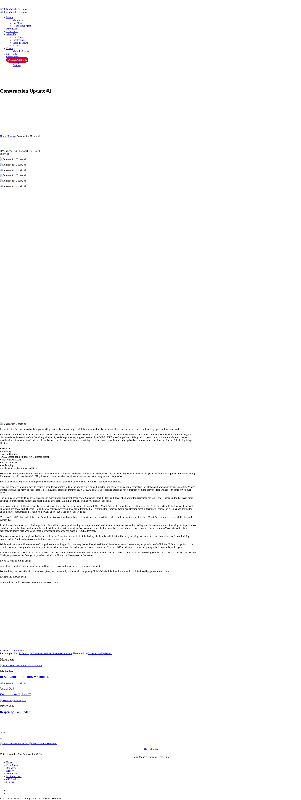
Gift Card (11, 779)
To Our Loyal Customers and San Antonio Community (46, 653)
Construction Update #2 (100, 653)
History (10, 770)
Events (11, 136)
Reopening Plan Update (15, 712)
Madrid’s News (13, 776)
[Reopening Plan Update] (13, 700)
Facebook (5, 650)
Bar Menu (11, 768)
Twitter (13, 650)
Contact (10, 782)
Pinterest (22, 650)
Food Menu (12, 765)
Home (3, 136)
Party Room (12, 773)
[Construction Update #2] (13, 683)
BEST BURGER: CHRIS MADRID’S (24, 677)
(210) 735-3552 (150, 748)
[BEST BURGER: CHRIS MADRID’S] (21, 665)
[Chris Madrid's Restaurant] (14, 10)
